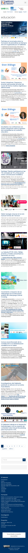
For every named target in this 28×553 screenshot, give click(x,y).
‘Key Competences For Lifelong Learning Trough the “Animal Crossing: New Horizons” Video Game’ (12, 311)
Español (20, 11)
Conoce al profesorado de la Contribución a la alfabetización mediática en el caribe (12, 343)
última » (11, 448)
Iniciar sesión (10, 11)
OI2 (18, 51)
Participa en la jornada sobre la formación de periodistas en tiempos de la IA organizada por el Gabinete (14, 42)
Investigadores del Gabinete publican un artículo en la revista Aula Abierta (12, 384)
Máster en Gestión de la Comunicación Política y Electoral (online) (12, 506)
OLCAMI (3, 524)
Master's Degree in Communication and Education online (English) (13, 502)
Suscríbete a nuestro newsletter (14, 535)
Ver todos (3, 527)
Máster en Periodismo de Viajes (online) (10, 500)
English (25, 11)
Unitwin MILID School (6, 508)
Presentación (4, 479)
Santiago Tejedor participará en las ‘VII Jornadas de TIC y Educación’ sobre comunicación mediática (13, 172)
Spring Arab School (5, 510)
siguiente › (4, 448)
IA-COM (14, 51)
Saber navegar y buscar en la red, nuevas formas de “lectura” (12, 215)
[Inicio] (7, 3)
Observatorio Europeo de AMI (8, 525)
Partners (3, 487)
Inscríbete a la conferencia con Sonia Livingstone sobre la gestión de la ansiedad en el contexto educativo (13, 129)
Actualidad (3, 488)
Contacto (3, 491)
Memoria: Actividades (6, 484)
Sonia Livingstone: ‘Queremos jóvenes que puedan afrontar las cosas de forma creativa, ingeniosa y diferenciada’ (13, 85)
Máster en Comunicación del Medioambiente (12, 504)
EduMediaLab (4, 517)
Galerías (3, 490)
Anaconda (16, 549)
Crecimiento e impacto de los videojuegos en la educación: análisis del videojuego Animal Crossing (11, 294)
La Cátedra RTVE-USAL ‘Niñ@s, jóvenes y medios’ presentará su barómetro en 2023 (12, 253)
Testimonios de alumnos (7, 511)
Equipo (2, 481)
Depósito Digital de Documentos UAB (10, 485)
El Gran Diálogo (18, 92)
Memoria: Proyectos (6, 482)
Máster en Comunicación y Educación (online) (12, 497)
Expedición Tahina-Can (6, 522)
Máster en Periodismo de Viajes (9, 498)
